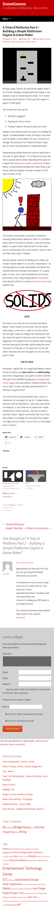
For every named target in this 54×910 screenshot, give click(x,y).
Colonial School (23, 857)
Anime (5, 848)
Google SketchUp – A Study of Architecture (28, 528)
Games (47, 39)
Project (27, 42)
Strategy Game (21, 897)
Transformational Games (10, 901)
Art (4, 827)
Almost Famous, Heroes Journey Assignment (22, 766)
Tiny (38, 897)
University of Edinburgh (30, 901)
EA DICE (47, 857)
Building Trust (9, 789)
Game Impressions (12, 884)
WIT (29, 39)
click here (6, 574)
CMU (16, 856)
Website (6, 684)
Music (32, 828)
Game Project (41, 884)
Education (6, 860)
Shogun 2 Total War (10, 897)
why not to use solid (42, 281)
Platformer (6, 42)
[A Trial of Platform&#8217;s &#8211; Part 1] (13, 498)
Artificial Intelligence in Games (29, 849)
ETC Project (11, 880)
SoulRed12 (18, 281)
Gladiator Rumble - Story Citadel (17, 804)
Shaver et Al (42, 893)
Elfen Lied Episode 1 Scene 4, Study (18, 761)
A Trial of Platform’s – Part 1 (13, 505)
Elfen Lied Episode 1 (40, 860)
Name (5, 672)
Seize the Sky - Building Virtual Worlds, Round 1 (23, 808)
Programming (8, 832)
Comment (8, 653)
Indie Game (14, 889)
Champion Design (8, 857)
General (24, 39)
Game (18, 880)
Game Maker (39, 39)
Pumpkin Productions (31, 893)
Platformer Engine (17, 42)
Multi (22, 389)
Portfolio (39, 827)
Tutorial (33, 42)
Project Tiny (17, 893)
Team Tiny (32, 897)
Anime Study (12, 849)
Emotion (6, 864)
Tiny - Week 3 (9, 771)
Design (18, 827)
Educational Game (17, 860)
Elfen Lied (29, 860)
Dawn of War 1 (9, 784)
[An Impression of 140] (13, 476)
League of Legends (25, 889)
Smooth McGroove (13, 524)
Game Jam (25, 884)
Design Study (40, 857)
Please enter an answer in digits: (17, 699)
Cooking (10, 827)
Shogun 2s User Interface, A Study (18, 794)
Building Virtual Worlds (11, 852)
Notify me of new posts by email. (19, 720)
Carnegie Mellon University (31, 852)
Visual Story (12, 905)
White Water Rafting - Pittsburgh (17, 799)
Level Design (39, 888)
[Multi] (36, 476)
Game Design (31, 880)
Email (5, 678)
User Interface (43, 901)
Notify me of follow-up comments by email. (24, 714)
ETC (5, 879)
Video (17, 832)
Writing (23, 832)
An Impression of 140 (10, 483)
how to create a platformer (31, 163)
